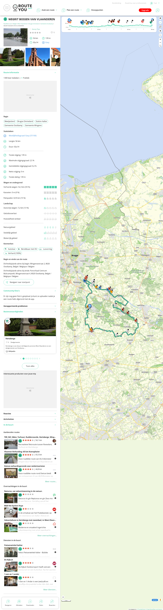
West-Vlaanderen (22, 24)
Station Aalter (41, 121)
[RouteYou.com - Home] (22, 7)
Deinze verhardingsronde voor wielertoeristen (24, 466)
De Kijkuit (8, 560)
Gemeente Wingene (33, 125)
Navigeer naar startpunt (20, 282)
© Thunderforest (141, 609)
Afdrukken (19, 605)
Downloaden (30, 605)
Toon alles (30, 366)
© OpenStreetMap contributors (154, 609)
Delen (41, 605)
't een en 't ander (11, 574)
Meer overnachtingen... (47, 535)
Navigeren (8, 605)
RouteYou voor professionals (135, 3)
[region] (111, 313)
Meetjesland (10, 121)
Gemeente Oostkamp (47, 24)
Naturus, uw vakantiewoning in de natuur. (23, 491)
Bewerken (52, 605)
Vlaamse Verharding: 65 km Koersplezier (22, 451)
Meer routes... (51, 481)
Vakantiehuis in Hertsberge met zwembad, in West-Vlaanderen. (32, 520)
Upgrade (145, 10)
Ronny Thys (36, 29)
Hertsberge (10, 338)
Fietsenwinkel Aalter (13, 545)
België (14, 24)
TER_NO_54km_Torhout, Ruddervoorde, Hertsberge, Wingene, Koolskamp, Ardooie (40, 437)
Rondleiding (116, 3)
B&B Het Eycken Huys (13, 505)
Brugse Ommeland (34, 24)
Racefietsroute (8, 24)
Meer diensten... (50, 589)
